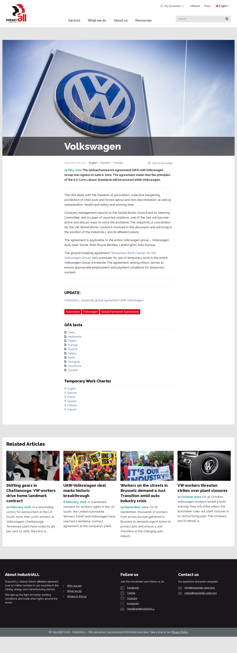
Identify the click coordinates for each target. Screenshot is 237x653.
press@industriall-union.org (201, 593)
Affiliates (195, 6)
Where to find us (77, 596)
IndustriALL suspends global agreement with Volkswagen (104, 300)
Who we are (74, 585)
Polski (71, 357)
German (72, 392)
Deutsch (73, 349)
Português (74, 361)
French (71, 397)
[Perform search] (227, 19)
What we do (74, 591)
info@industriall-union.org (200, 587)
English (72, 340)
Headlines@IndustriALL (141, 608)
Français (118, 162)
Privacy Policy (179, 632)
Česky (71, 332)
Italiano (72, 353)
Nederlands (75, 336)
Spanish (72, 401)
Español (105, 162)
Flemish (72, 409)
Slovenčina (74, 365)
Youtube (132, 598)
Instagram (133, 603)
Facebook (133, 587)
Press (207, 6)
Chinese (72, 405)
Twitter (131, 593)
